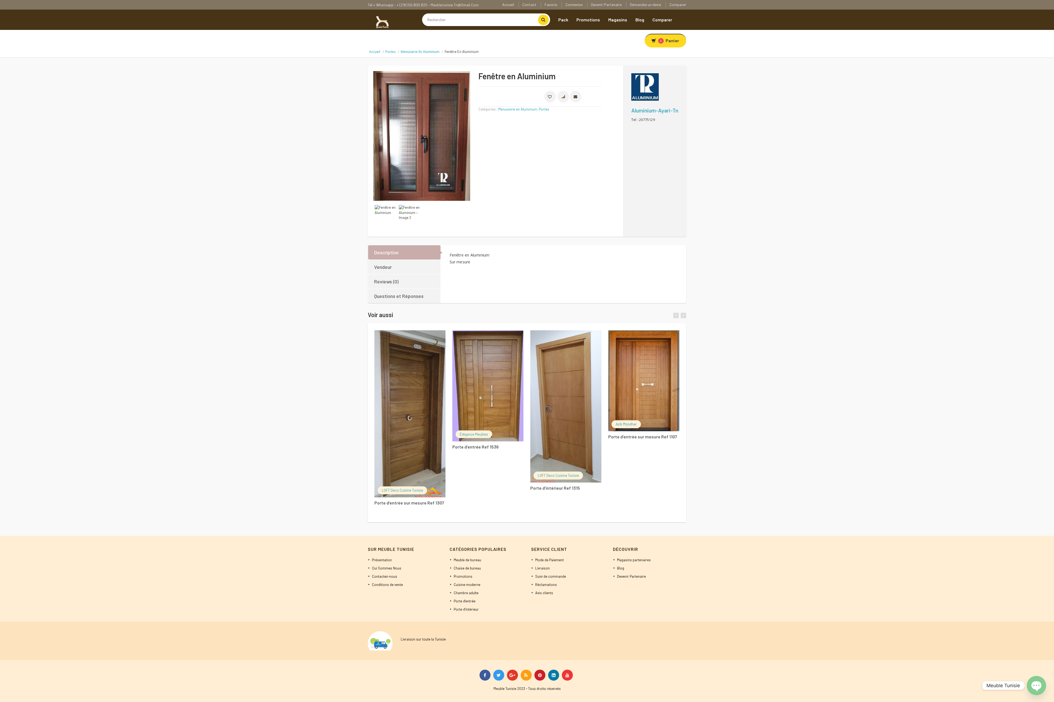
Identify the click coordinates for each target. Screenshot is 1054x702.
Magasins (617, 19)
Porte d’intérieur (466, 609)
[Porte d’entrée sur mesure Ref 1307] (409, 413)
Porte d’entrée (464, 601)
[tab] (404, 252)
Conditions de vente (387, 584)
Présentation (382, 560)
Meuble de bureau (467, 560)
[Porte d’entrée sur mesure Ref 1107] (643, 380)
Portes (390, 51)
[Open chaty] (1036, 685)
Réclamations (546, 584)
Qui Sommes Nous (386, 568)
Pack (563, 19)
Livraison (542, 568)
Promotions (588, 19)
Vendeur (383, 267)
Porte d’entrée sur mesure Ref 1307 (409, 502)
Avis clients (544, 593)
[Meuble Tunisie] (381, 21)
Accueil (508, 4)
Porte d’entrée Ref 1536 (475, 446)
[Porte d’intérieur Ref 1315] (565, 406)
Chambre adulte (466, 593)
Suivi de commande (550, 576)
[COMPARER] (563, 96)
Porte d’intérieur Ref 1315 (555, 487)
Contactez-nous (384, 576)
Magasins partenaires (634, 560)
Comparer (677, 4)
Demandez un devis (645, 4)
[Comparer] (426, 339)
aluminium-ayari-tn (654, 110)
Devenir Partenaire (606, 4)
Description (386, 252)
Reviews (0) (386, 281)
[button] (550, 96)
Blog (639, 19)
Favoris (551, 4)
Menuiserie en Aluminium (420, 51)
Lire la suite (402, 338)
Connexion (574, 4)
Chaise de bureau (467, 568)
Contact (529, 4)
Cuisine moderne (467, 584)
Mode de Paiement (549, 560)
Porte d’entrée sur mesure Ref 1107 (642, 436)
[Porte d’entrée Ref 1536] (487, 385)
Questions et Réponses (399, 296)
